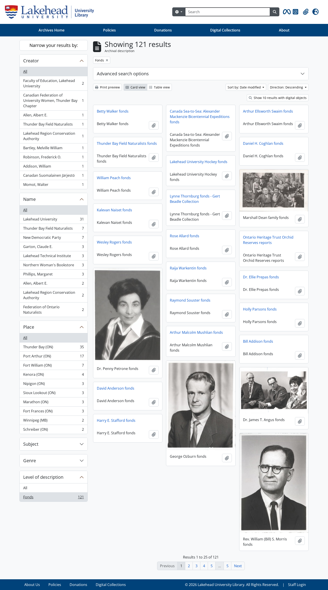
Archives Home (51, 30)
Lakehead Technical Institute (53, 256)
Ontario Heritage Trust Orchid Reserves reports (268, 240)
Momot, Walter (53, 185)
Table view (161, 87)
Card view (137, 87)
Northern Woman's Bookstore (53, 266)
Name (29, 199)
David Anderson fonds (115, 388)
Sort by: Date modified (245, 87)
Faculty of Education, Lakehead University (53, 83)
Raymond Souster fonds (190, 300)
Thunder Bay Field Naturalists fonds (127, 143)
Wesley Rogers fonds (114, 242)
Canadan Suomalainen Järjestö (53, 176)
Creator (31, 61)
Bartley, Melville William (53, 149)
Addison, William (53, 167)
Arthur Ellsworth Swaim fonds (268, 111)
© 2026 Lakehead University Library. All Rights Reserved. (232, 584)
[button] (286, 12)
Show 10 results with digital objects (280, 98)
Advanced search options (123, 74)
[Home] (51, 12)
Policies (109, 30)
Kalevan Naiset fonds (114, 210)
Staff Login (297, 584)
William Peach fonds (114, 177)
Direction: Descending (287, 87)
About (284, 30)
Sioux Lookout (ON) (53, 393)
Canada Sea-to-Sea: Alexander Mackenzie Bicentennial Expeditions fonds (200, 116)
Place (28, 327)
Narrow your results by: (53, 45)
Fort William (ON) (53, 366)
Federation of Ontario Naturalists (53, 309)
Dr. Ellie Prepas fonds (261, 277)
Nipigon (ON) (53, 384)
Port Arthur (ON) (53, 357)
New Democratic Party (53, 238)
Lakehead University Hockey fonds (198, 161)
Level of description (43, 477)
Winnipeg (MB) (53, 421)
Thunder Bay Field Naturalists (53, 125)
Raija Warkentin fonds (188, 268)
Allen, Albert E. (53, 116)
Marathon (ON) (53, 403)
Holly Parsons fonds (260, 309)
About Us (32, 584)
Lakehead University (53, 220)
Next (238, 565)
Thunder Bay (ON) (53, 348)
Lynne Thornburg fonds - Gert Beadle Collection (195, 199)
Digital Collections (225, 30)
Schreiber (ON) (53, 430)
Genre (29, 461)
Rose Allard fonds (184, 235)
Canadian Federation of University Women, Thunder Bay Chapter (53, 100)
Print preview (109, 87)
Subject (30, 444)
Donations (163, 30)
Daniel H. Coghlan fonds (263, 143)
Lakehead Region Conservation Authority (53, 136)
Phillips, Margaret (53, 275)
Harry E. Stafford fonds (116, 420)
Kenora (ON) (53, 375)
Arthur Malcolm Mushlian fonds (196, 332)
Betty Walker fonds (113, 111)
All (25, 71)
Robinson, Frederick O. (53, 158)
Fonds (53, 498)
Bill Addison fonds (258, 341)
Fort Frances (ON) (53, 412)
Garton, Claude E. (53, 247)
